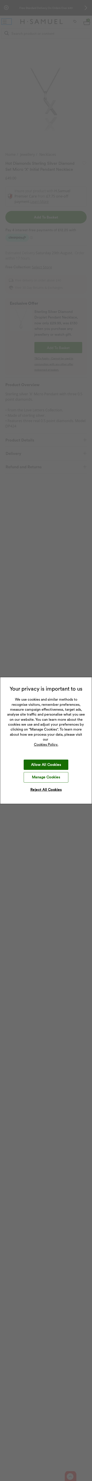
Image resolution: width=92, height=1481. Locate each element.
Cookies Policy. (46, 744)
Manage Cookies (46, 777)
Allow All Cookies (46, 764)
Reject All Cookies (46, 789)
